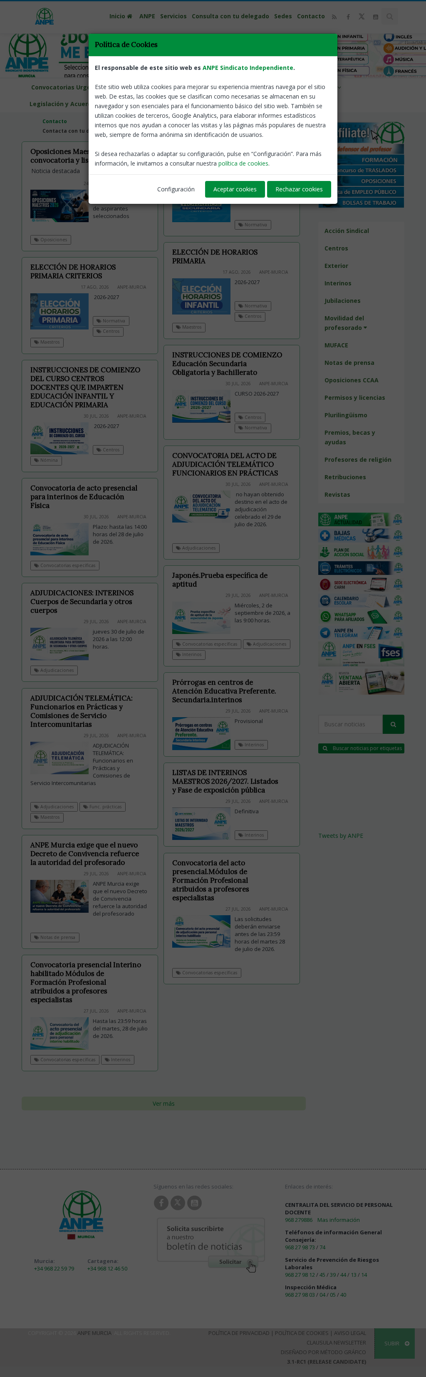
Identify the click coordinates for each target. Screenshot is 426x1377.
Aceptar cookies (235, 189)
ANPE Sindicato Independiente (248, 68)
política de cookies (243, 163)
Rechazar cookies (299, 189)
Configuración (176, 189)
